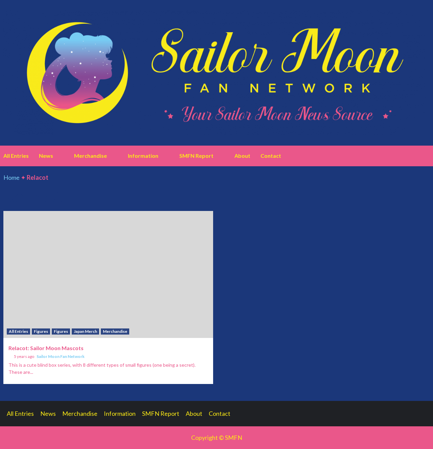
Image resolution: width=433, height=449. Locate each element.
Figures (41, 331)
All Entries (16, 155)
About (242, 155)
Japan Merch (85, 331)
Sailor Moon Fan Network (61, 356)
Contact (270, 155)
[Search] (425, 155)
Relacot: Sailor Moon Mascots (46, 348)
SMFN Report (196, 155)
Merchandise (90, 155)
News (46, 155)
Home (11, 177)
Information (143, 155)
